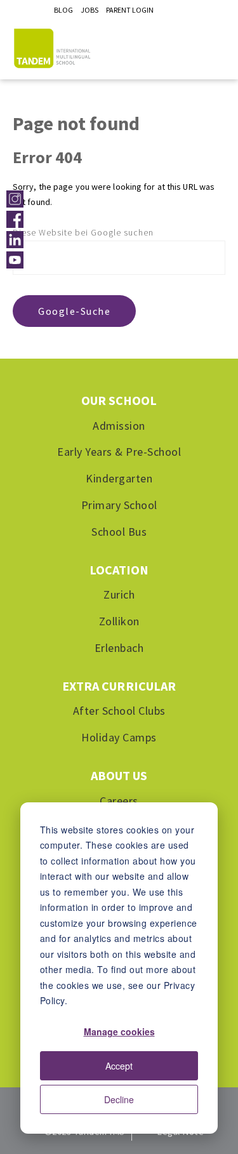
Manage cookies (119, 1031)
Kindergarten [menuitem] (119, 479)
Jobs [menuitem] (89, 10)
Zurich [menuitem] (119, 595)
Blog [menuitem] (63, 10)
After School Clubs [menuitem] (119, 711)
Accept (119, 1065)
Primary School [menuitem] (119, 505)
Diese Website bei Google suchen (83, 232)
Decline (119, 1099)
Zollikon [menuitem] (119, 621)
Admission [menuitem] (119, 425)
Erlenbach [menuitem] (119, 647)
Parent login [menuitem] (130, 10)
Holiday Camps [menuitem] (119, 738)
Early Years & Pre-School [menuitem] (119, 452)
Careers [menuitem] (119, 800)
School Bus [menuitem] (119, 531)
